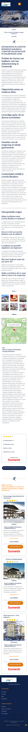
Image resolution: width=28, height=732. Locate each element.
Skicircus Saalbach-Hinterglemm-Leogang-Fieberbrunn (11, 350)
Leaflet (13, 343)
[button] (19, 4)
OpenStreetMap (19, 343)
